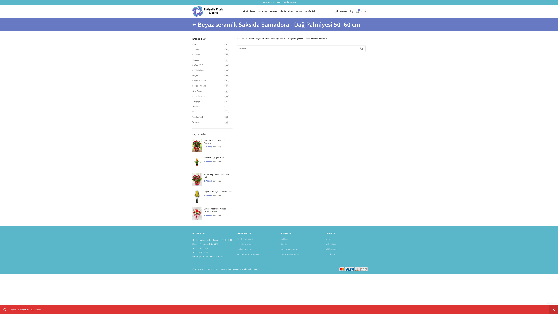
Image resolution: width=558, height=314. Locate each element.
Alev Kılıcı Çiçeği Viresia (214, 157)
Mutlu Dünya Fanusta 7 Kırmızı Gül (216, 175)
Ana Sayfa (241, 38)
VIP (193, 111)
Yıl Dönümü (197, 122)
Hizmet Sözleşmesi (245, 244)
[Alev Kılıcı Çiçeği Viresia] (197, 162)
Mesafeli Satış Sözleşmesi (248, 254)
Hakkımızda (286, 239)
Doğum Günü (197, 65)
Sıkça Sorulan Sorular (290, 254)
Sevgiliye (196, 101)
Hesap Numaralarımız (290, 249)
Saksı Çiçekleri (198, 96)
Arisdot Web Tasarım (250, 269)
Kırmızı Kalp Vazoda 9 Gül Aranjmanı (215, 141)
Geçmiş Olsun (198, 75)
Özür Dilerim (197, 91)
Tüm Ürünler (331, 254)
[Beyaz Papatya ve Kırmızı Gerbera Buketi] (197, 213)
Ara (361, 48)
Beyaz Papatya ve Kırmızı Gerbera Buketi (215, 210)
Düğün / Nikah (198, 70)
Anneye (195, 49)
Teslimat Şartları (244, 249)
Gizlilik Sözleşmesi (245, 239)
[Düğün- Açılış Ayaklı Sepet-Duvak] (197, 196)
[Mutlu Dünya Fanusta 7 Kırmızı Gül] (197, 179)
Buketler (196, 54)
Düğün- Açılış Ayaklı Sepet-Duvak (218, 191)
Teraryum (196, 106)
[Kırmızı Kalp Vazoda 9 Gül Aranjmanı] (197, 145)
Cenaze (195, 60)
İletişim (284, 244)
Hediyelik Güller (199, 80)
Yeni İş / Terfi (197, 117)
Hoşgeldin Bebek (199, 85)
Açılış (194, 44)
